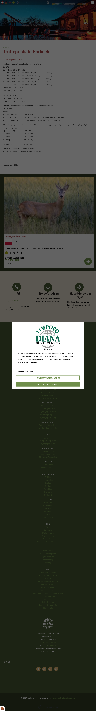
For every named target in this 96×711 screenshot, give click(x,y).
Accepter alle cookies (48, 384)
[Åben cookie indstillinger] (2, 708)
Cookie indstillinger (26, 371)
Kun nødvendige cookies (48, 378)
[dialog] (48, 355)
